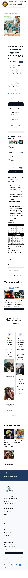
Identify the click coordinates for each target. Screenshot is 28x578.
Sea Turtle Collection (13, 179)
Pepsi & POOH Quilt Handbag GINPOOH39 (9, 356)
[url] (7, 559)
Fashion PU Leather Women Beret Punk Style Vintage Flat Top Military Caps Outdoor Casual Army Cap (9, 384)
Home (5, 13)
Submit (14, 553)
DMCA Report (16, 562)
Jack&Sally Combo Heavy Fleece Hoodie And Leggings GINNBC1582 (20, 359)
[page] (11, 476)
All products (11, 13)
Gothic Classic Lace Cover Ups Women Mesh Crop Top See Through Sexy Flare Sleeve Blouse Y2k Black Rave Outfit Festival (20, 393)
